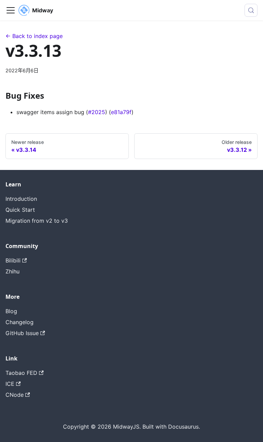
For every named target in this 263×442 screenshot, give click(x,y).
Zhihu (12, 271)
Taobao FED (21, 372)
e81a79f (121, 112)
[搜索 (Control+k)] (251, 10)
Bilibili (13, 260)
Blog (11, 311)
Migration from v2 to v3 (36, 220)
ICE (9, 383)
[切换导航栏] (10, 10)
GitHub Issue (22, 333)
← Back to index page (34, 36)
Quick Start (20, 209)
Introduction (21, 198)
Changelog (19, 322)
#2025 (96, 112)
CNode (14, 394)
